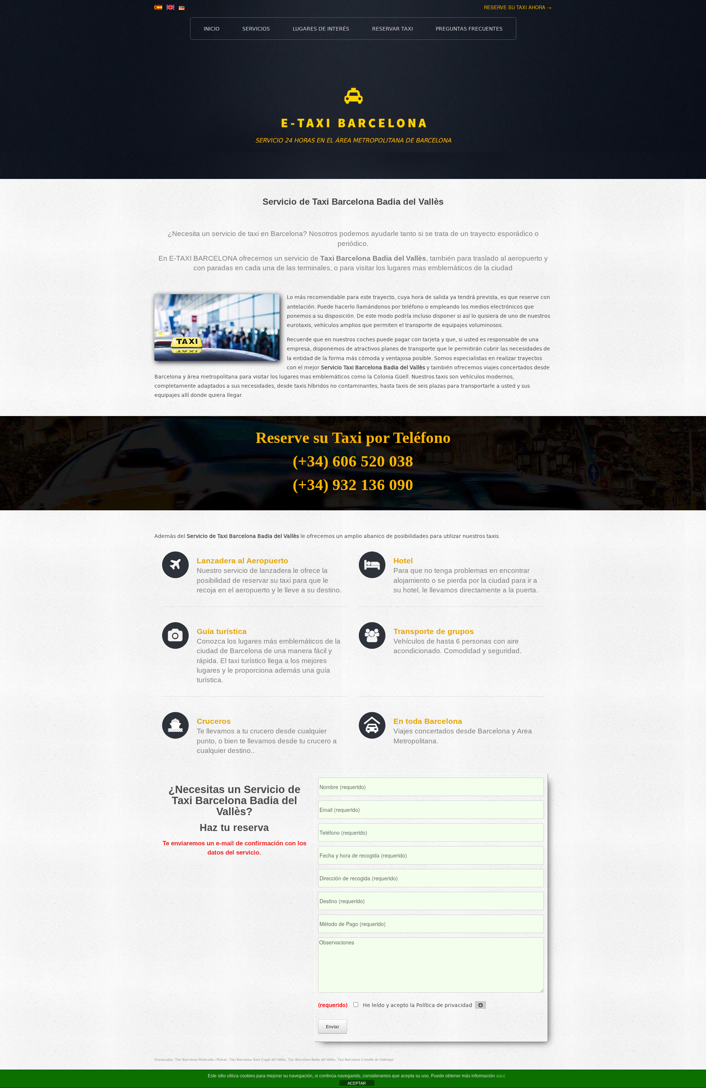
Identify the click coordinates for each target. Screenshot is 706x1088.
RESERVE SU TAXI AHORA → (518, 7)
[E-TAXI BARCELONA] (353, 112)
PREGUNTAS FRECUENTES (469, 28)
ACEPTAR (356, 1083)
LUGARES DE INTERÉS (321, 28)
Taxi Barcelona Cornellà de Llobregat (365, 1059)
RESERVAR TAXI (392, 28)
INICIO (212, 28)
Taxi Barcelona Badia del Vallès (311, 1059)
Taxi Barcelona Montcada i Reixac (201, 1059)
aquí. (501, 1075)
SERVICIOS (256, 28)
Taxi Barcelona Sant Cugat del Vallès (257, 1059)
